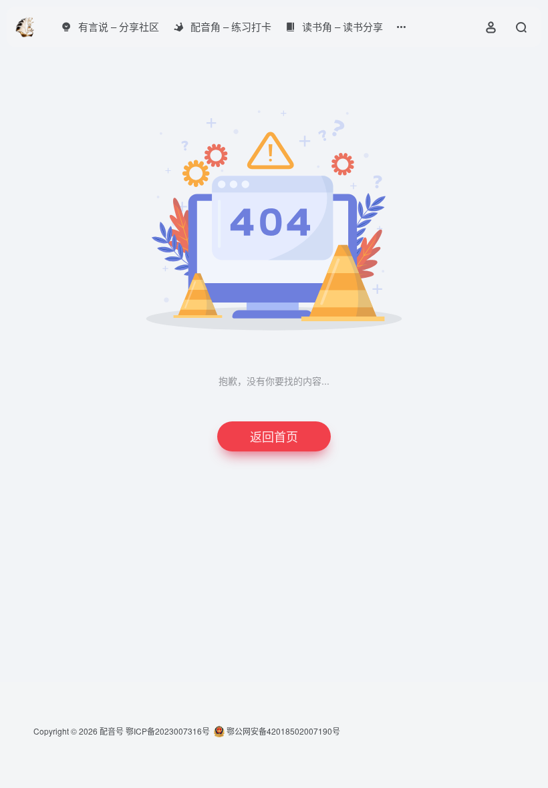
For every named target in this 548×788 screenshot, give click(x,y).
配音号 (112, 731)
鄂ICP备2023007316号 (168, 731)
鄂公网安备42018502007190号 (282, 731)
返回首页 (274, 436)
